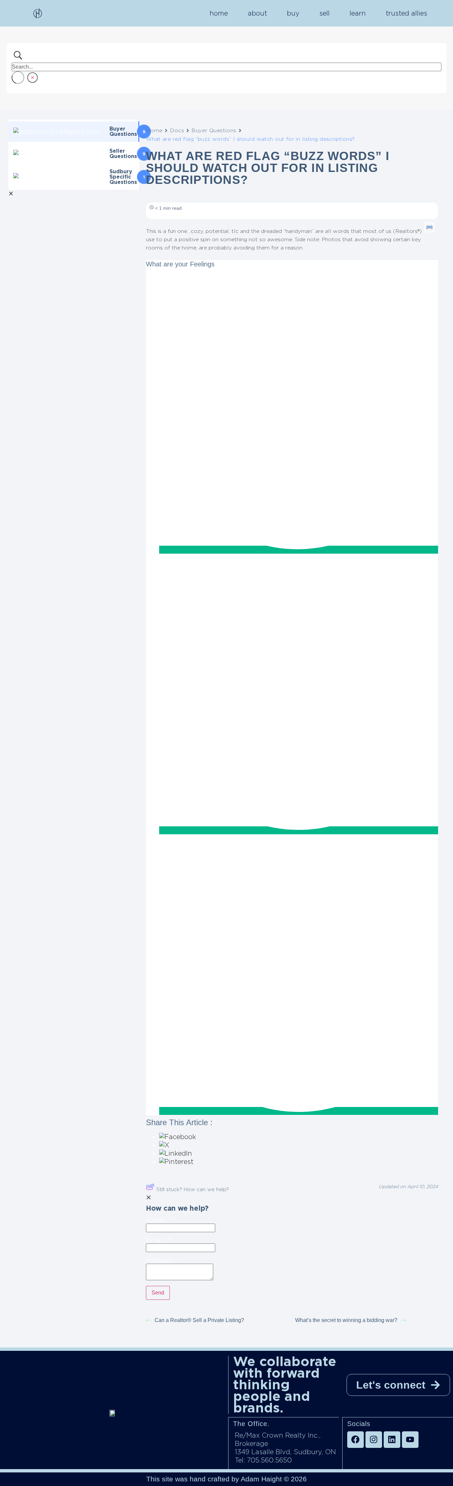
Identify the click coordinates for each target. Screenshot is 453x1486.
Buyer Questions (213, 130)
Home (154, 130)
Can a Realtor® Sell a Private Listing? (199, 1320)
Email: (158, 1240)
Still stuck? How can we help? (192, 1189)
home (219, 13)
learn (358, 13)
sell (324, 13)
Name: (159, 1220)
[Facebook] (355, 1439)
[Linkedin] (392, 1439)
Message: (163, 1260)
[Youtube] (410, 1439)
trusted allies (406, 13)
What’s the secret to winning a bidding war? (346, 1320)
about (257, 13)
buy (293, 13)
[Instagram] (373, 1439)
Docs (177, 130)
